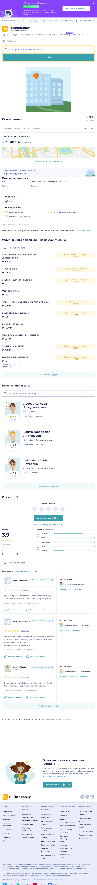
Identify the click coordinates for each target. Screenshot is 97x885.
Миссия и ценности (7, 824)
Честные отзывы (28, 824)
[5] (11, 540)
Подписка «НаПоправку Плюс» (65, 839)
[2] (5, 540)
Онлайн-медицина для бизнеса (65, 848)
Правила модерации (46, 850)
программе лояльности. (54, 776)
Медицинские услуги (85, 826)
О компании (8, 811)
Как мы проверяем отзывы (47, 525)
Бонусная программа (26, 829)
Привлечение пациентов (47, 816)
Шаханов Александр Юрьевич (77, 625)
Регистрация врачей (46, 829)
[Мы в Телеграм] (82, 797)
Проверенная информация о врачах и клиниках (29, 817)
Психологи (78, 35)
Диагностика (27, 35)
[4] (9, 540)
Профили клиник (86, 835)
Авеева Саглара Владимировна (35, 405)
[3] (7, 540)
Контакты (7, 841)
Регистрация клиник (46, 822)
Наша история (9, 815)
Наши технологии (67, 826)
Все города (83, 839)
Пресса (6, 833)
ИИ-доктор (65, 35)
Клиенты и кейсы (48, 845)
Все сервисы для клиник (48, 835)
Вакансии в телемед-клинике (67, 820)
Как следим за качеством (65, 830)
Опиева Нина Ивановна (74, 584)
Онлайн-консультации (46, 35)
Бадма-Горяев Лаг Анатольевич (36, 433)
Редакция (7, 837)
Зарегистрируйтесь (13, 173)
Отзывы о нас (8, 829)
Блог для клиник (48, 841)
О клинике (64, 811)
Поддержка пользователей (27, 835)
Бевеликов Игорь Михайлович (77, 672)
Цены (17, 128)
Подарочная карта (64, 856)
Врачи (6, 35)
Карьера (6, 819)
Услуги (15, 35)
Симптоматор (9, 41)
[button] (48, 49)
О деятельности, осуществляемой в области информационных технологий (33, 880)
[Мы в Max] (92, 797)
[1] (3, 540)
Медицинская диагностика (85, 819)
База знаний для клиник (48, 856)
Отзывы (36, 128)
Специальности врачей (85, 812)
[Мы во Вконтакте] (87, 797)
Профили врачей (86, 831)
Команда (63, 815)
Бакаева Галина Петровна (35, 462)
